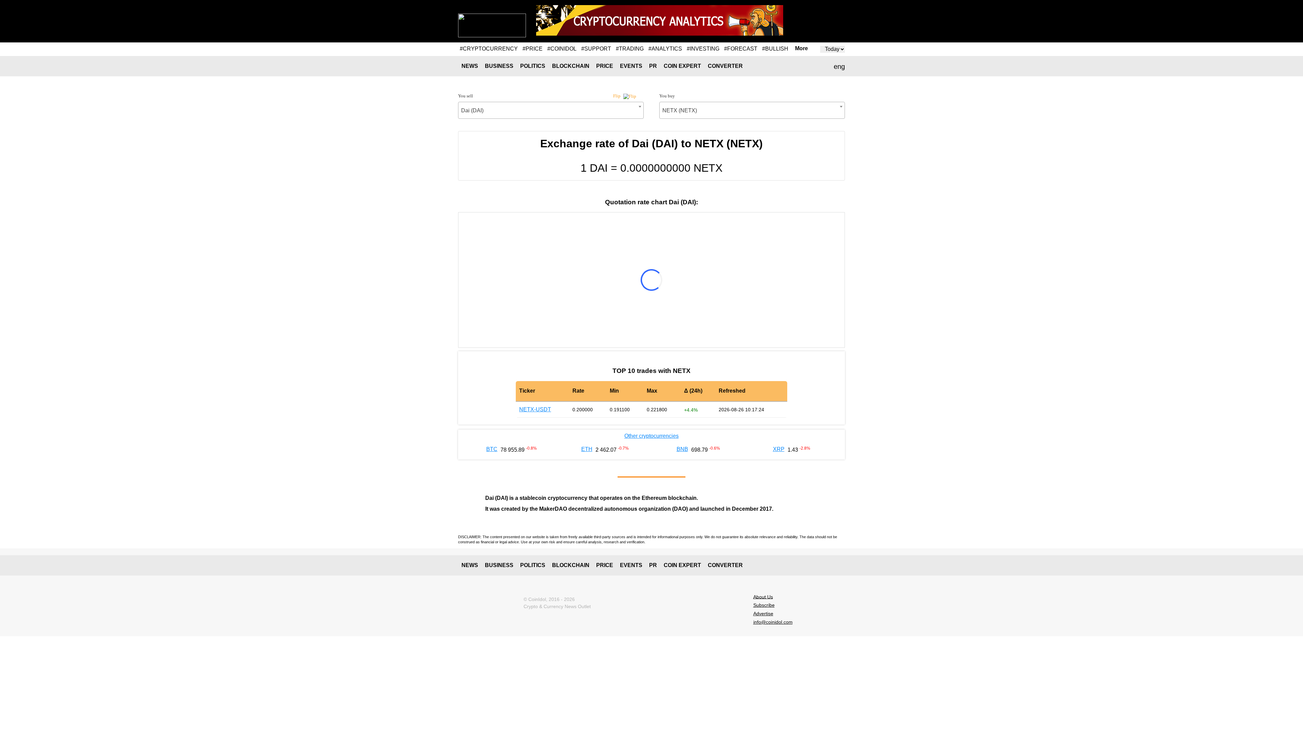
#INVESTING (703, 49)
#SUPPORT (596, 49)
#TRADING (630, 49)
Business (499, 66)
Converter (725, 66)
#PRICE (533, 49)
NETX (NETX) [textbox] (679, 110)
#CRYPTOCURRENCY (489, 49)
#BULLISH (775, 49)
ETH (586, 449)
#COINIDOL (562, 49)
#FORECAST (740, 49)
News (469, 66)
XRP (779, 449)
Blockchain (570, 66)
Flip (617, 95)
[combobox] (551, 110)
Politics (532, 66)
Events (631, 66)
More (801, 48)
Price (604, 66)
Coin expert (682, 66)
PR (653, 66)
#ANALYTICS (665, 49)
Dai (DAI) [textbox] (472, 110)
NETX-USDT (535, 409)
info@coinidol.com (773, 622)
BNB (682, 449)
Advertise (763, 613)
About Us (763, 596)
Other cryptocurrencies (651, 436)
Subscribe (764, 605)
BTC (491, 449)
